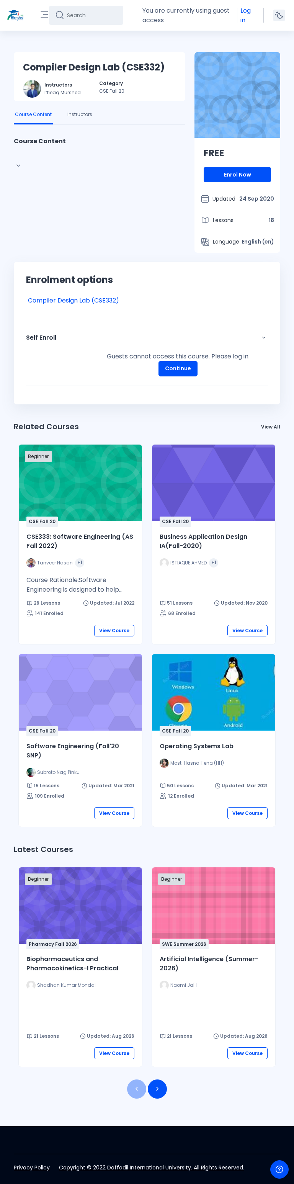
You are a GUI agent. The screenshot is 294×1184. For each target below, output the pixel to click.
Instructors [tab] (79, 114)
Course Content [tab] (33, 114)
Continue (178, 368)
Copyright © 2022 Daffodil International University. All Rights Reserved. (151, 1167)
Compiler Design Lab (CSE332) (73, 300)
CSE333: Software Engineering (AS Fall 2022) (79, 541)
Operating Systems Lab (197, 746)
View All (270, 427)
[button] (264, 338)
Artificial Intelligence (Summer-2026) (209, 964)
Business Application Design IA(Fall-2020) (203, 541)
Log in (245, 15)
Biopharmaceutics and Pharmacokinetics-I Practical (72, 964)
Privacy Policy (32, 1167)
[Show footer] (279, 1169)
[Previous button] (136, 1089)
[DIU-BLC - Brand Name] (15, 15)
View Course (114, 630)
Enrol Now (237, 174)
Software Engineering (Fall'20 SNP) (72, 751)
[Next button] (157, 1089)
